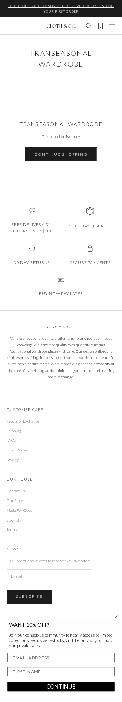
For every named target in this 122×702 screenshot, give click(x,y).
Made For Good (19, 510)
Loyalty (13, 459)
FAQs (11, 440)
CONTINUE (61, 686)
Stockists (14, 520)
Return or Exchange (23, 421)
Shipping (14, 430)
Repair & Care (18, 450)
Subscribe (29, 596)
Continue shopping (61, 154)
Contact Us (16, 490)
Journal (13, 529)
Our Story (15, 500)
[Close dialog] (117, 617)
